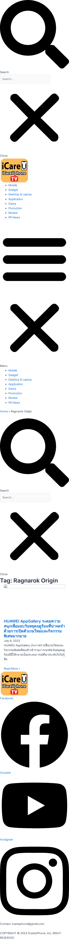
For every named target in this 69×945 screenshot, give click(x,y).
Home (4, 411)
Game (12, 203)
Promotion (15, 208)
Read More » (12, 668)
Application (15, 199)
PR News (14, 217)
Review (13, 213)
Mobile (12, 185)
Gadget (13, 190)
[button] (34, 37)
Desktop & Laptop (20, 194)
